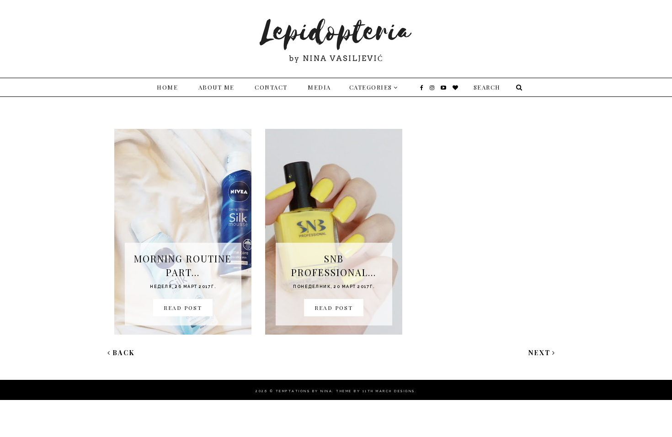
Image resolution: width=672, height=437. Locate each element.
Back (123, 352)
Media (319, 87)
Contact (271, 87)
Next (539, 352)
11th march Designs (389, 391)
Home (167, 87)
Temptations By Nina (304, 391)
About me (216, 87)
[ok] (518, 87)
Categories (370, 87)
